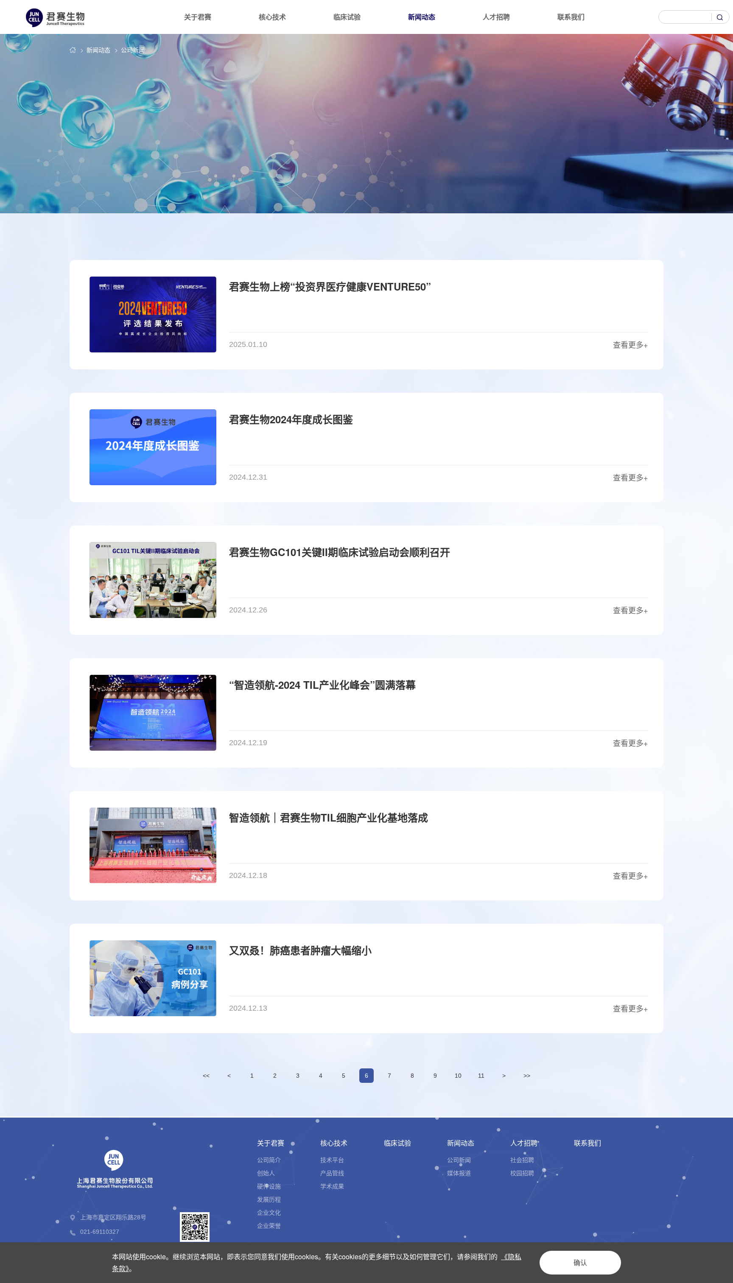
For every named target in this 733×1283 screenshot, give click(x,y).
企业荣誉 (269, 1225)
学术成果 (332, 1186)
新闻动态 (421, 17)
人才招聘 (496, 17)
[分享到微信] (653, 1236)
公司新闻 (133, 49)
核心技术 (272, 17)
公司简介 (269, 1159)
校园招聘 (522, 1172)
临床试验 (347, 17)
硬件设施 (269, 1186)
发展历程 (269, 1199)
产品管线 (332, 1172)
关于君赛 (197, 17)
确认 (580, 1262)
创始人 (266, 1172)
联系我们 (571, 17)
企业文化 (269, 1212)
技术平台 (332, 1159)
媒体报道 (459, 1172)
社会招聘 (522, 1159)
